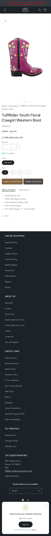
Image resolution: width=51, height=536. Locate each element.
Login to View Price (12, 181)
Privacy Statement (12, 380)
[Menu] (5, 10)
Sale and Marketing (12, 419)
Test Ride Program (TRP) (15, 414)
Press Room (9, 314)
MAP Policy (9, 391)
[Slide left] (20, 101)
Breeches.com (10, 435)
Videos (8, 331)
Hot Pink (8, 162)
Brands (8, 287)
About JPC (9, 303)
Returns (8, 397)
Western (8, 281)
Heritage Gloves (11, 441)
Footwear (8, 248)
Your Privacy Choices (13, 386)
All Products (13, 106)
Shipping (8, 402)
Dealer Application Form (15, 319)
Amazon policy (11, 358)
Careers (8, 308)
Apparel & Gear (11, 242)
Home (4, 106)
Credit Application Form (15, 325)
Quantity (5, 142)
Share (6, 216)
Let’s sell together (12, 342)
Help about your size (14, 137)
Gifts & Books (10, 276)
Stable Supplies (11, 265)
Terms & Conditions (13, 408)
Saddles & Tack (11, 253)
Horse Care (9, 270)
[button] (39, 10)
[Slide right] (31, 101)
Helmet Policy (10, 369)
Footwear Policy (11, 374)
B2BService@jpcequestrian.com (18, 471)
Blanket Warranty (11, 363)
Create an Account (33, 181)
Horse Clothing (11, 259)
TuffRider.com (10, 446)
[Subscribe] (39, 491)
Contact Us (9, 336)
